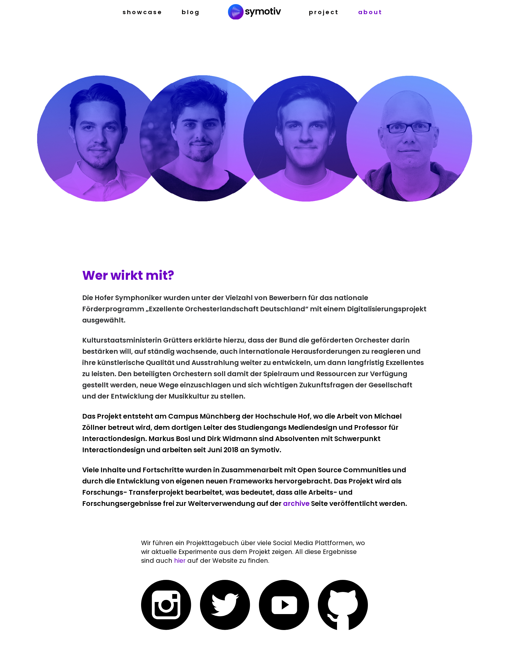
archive (296, 503)
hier (180, 560)
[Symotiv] (254, 12)
